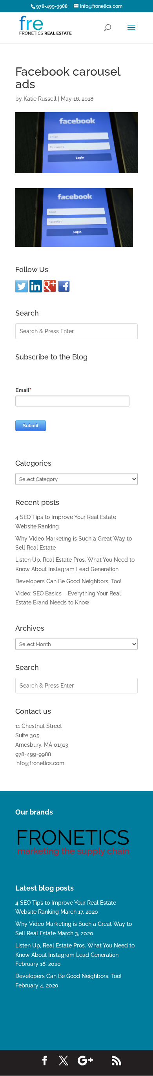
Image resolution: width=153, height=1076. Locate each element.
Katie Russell (40, 99)
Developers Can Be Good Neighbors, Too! (68, 581)
